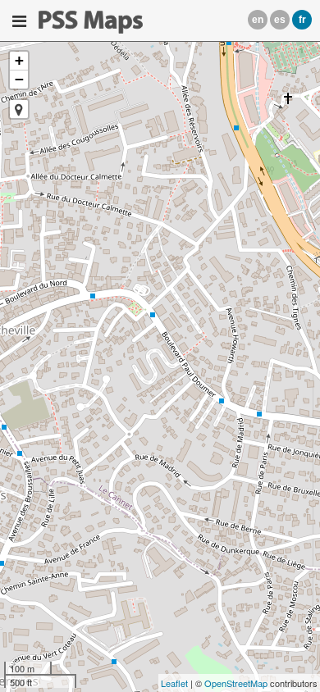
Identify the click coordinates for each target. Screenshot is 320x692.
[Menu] (19, 21)
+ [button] (19, 60)
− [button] (19, 79)
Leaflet (174, 683)
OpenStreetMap (235, 683)
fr (302, 19)
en (257, 19)
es (280, 19)
